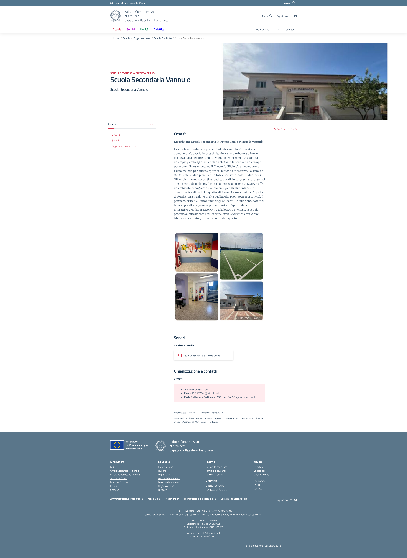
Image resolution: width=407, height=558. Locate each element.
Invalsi (113, 486)
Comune (114, 490)
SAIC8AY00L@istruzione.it (205, 393)
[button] (132, 124)
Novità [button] (144, 29)
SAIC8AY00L (214, 523)
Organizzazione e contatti (125, 146)
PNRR (277, 29)
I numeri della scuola (169, 478)
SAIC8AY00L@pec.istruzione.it (239, 397)
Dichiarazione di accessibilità (200, 499)
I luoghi (162, 471)
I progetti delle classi (216, 489)
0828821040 (202, 389)
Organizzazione (166, 486)
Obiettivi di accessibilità (234, 499)
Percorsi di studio (214, 474)
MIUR (113, 467)
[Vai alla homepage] (115, 16)
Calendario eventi (262, 474)
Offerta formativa (215, 486)
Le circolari (259, 471)
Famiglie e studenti (216, 471)
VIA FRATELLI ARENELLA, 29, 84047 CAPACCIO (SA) (208, 511)
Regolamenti (262, 29)
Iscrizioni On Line (119, 482)
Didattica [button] (159, 29)
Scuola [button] (117, 29)
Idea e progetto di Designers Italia (263, 546)
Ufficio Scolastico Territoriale (125, 474)
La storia (162, 490)
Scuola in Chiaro (118, 478)
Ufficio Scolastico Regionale (124, 471)
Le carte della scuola (169, 482)
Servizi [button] (131, 29)
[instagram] (295, 16)
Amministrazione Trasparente (126, 499)
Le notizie (258, 467)
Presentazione (165, 467)
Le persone (164, 474)
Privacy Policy (172, 499)
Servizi (115, 140)
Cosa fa (116, 134)
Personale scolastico (216, 467)
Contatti (290, 29)
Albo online (154, 499)
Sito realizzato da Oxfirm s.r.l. (203, 536)
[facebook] (291, 16)
